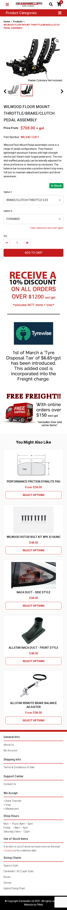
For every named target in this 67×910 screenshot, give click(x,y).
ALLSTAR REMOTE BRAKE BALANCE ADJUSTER (33, 705)
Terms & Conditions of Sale (19, 767)
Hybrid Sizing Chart (14, 888)
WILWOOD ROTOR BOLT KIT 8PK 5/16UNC (34, 537)
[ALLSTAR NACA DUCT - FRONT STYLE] (34, 630)
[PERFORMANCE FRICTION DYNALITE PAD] (33, 464)
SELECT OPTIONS (33, 495)
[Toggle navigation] (7, 4)
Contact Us (10, 784)
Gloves (7, 882)
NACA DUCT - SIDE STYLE (33, 592)
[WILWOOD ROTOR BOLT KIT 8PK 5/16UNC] (33, 519)
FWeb (40, 904)
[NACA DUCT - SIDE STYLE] (33, 575)
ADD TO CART (33, 252)
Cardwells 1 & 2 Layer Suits (19, 871)
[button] (57, 41)
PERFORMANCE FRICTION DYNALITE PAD (33, 481)
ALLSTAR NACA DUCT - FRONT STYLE (33, 647)
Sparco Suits (11, 865)
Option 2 (8, 211)
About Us (9, 744)
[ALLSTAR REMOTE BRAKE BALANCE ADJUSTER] (33, 686)
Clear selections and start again (46, 228)
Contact (8, 850)
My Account (10, 750)
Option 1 (8, 192)
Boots (7, 877)
